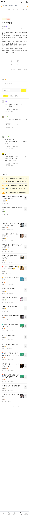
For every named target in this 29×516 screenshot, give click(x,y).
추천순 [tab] (6, 96)
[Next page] (23, 406)
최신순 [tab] (11, 96)
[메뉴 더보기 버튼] (2, 9)
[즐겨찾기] (7, 174)
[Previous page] (6, 406)
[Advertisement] (14, 14)
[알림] (22, 2)
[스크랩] (24, 2)
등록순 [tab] (16, 96)
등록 (23, 90)
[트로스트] (3, 2)
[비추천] (10, 109)
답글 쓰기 (15, 109)
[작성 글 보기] (27, 2)
